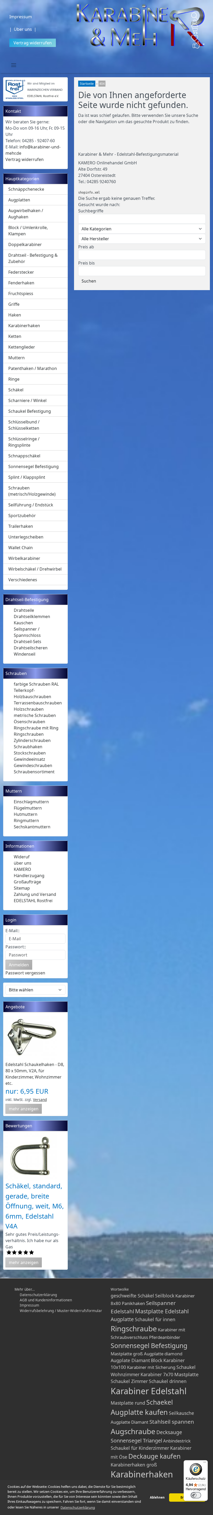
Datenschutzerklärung (38, 1294)
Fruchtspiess (20, 293)
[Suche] (194, 16)
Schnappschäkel (24, 456)
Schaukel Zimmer (129, 1381)
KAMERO (22, 869)
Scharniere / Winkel (27, 400)
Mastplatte (186, 1374)
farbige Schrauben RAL (36, 684)
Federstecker (21, 272)
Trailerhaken (20, 526)
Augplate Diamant (130, 1360)
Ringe (13, 379)
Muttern (16, 358)
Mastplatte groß (127, 1354)
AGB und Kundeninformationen (46, 1299)
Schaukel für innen (155, 1319)
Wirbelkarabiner (24, 558)
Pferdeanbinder (164, 1337)
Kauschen (23, 623)
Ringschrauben (29, 734)
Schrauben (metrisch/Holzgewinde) (32, 491)
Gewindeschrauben (33, 765)
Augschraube (133, 1431)
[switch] (196, 1495)
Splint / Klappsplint (26, 477)
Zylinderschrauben (32, 740)
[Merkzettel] (194, 37)
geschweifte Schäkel (132, 1295)
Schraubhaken (28, 747)
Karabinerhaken (24, 325)
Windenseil (24, 654)
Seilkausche (181, 1413)
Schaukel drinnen (168, 1381)
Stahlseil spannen (171, 1421)
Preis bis (86, 263)
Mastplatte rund (128, 1403)
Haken (14, 315)
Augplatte (122, 1319)
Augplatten (19, 200)
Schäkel (15, 390)
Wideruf (22, 857)
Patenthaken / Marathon (32, 368)
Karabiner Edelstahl (149, 1391)
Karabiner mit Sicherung (151, 1367)
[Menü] (205, 1463)
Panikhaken (133, 1303)
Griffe (13, 304)
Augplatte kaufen (139, 1412)
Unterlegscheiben (25, 537)
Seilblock (164, 1295)
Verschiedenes (22, 580)
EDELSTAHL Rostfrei (33, 900)
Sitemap (22, 888)
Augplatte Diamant (129, 1422)
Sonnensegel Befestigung (33, 466)
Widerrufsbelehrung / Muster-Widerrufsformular (61, 1310)
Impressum (20, 17)
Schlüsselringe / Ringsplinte (23, 442)
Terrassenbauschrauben (38, 703)
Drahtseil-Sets (27, 641)
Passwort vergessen (25, 973)
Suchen (89, 281)
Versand (40, 1099)
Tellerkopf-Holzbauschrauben (32, 693)
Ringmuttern (26, 820)
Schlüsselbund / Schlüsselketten (23, 425)
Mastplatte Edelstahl (162, 1311)
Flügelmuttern (28, 808)
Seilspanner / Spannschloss (27, 632)
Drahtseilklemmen (32, 616)
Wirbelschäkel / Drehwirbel (35, 569)
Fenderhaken (21, 283)
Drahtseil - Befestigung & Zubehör (33, 258)
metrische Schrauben (35, 715)
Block (156, 1360)
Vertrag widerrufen (33, 43)
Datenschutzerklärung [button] (78, 1507)
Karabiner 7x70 (157, 1374)
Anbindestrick (177, 1441)
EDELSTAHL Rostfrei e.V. (43, 96)
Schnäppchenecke (26, 189)
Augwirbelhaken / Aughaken (25, 214)
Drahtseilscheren (31, 648)
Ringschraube (134, 1328)
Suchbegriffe (90, 211)
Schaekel (159, 1402)
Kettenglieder (21, 347)
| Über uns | (23, 29)
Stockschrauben (30, 753)
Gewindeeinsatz (29, 759)
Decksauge (169, 1432)
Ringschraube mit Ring (36, 728)
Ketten (14, 336)
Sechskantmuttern (32, 827)
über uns (22, 863)
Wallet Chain (20, 547)
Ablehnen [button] (157, 1497)
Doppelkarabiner (25, 244)
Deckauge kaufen (154, 1456)
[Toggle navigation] (13, 65)
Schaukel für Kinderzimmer (140, 1448)
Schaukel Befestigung (29, 411)
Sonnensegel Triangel (136, 1440)
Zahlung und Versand (35, 894)
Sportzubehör (22, 515)
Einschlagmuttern (31, 802)
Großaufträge (27, 882)
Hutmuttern (25, 814)
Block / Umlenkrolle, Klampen (28, 231)
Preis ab (86, 247)
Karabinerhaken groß (134, 1465)
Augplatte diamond (163, 1354)
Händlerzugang (29, 875)
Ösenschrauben (29, 721)
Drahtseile (24, 610)
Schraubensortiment (34, 772)
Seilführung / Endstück (30, 505)
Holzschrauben (29, 709)
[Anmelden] (194, 23)
